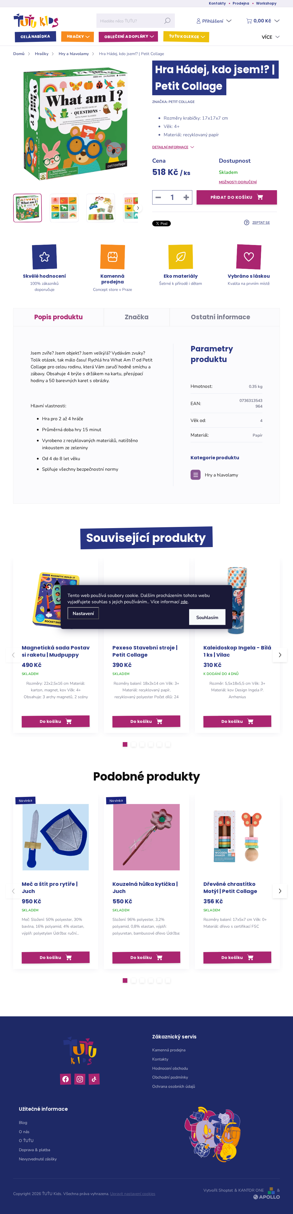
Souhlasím (207, 617)
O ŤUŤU (26, 1140)
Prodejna (241, 3)
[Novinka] (56, 837)
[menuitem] (35, 36)
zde (184, 601)
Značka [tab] (137, 317)
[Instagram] (80, 1079)
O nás (24, 1131)
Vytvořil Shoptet (218, 1190)
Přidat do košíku (231, 197)
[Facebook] (65, 1079)
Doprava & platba (34, 1149)
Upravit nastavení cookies (132, 1193)
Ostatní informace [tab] (220, 317)
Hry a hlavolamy (221, 475)
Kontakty (217, 3)
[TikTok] (94, 1079)
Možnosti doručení (238, 182)
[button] (125, 744)
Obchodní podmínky (170, 1077)
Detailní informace (170, 147)
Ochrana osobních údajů (173, 1086)
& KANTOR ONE (249, 1190)
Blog (23, 1122)
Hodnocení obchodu (170, 1068)
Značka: (173, 101)
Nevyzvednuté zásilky (38, 1159)
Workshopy (266, 3)
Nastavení (83, 613)
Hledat (167, 21)
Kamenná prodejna (168, 1049)
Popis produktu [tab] (58, 317)
